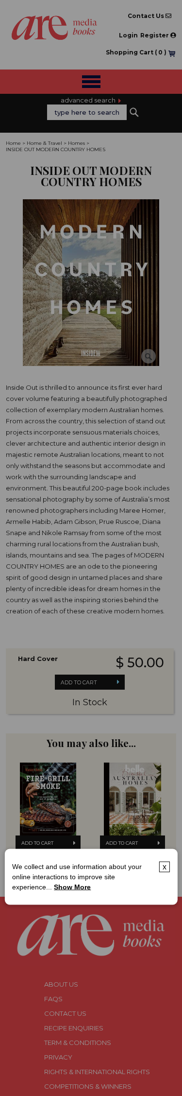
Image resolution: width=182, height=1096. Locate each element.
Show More (72, 887)
